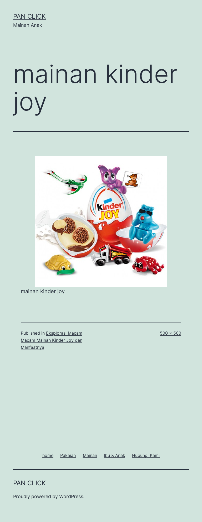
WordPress (71, 496)
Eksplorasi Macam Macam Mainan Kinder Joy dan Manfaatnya (51, 340)
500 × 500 (170, 333)
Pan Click (29, 16)
